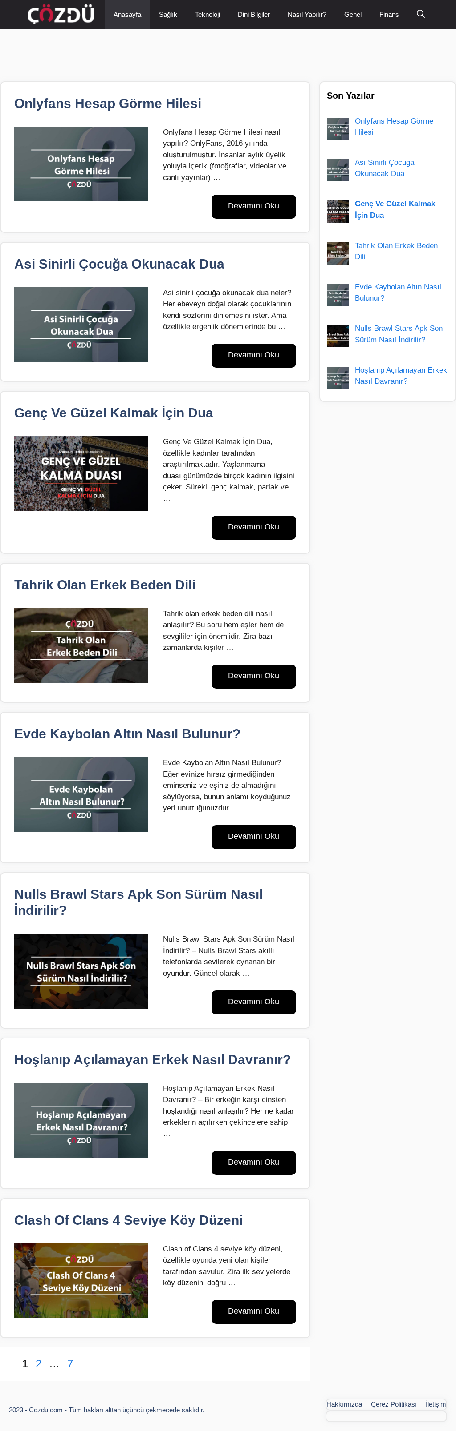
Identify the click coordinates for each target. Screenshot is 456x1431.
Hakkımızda (344, 1404)
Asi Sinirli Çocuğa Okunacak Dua (119, 264)
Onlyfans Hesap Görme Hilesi (107, 103)
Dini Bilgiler (254, 14)
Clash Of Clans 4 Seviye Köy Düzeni (128, 1220)
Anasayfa (127, 14)
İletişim (436, 1404)
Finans (389, 14)
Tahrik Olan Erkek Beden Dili (104, 584)
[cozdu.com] (62, 14)
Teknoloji (207, 14)
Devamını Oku (253, 205)
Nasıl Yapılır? (307, 14)
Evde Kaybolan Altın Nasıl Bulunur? (127, 733)
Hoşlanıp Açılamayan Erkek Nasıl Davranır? (152, 1059)
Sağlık (168, 14)
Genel (353, 14)
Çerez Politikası (394, 1404)
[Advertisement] (162, 49)
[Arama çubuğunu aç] (421, 14)
